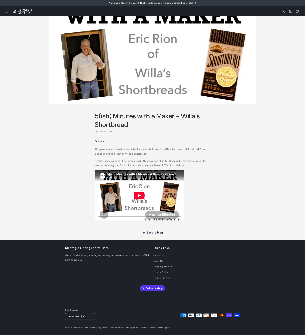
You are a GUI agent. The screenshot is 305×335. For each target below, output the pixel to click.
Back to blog (155, 232)
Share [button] (101, 141)
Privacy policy (132, 327)
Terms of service (148, 327)
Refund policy (117, 327)
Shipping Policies (162, 266)
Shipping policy (165, 327)
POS (82, 327)
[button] (6, 11)
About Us (158, 260)
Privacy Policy (160, 272)
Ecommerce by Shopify (98, 327)
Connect (76, 327)
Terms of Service (162, 277)
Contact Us (159, 255)
